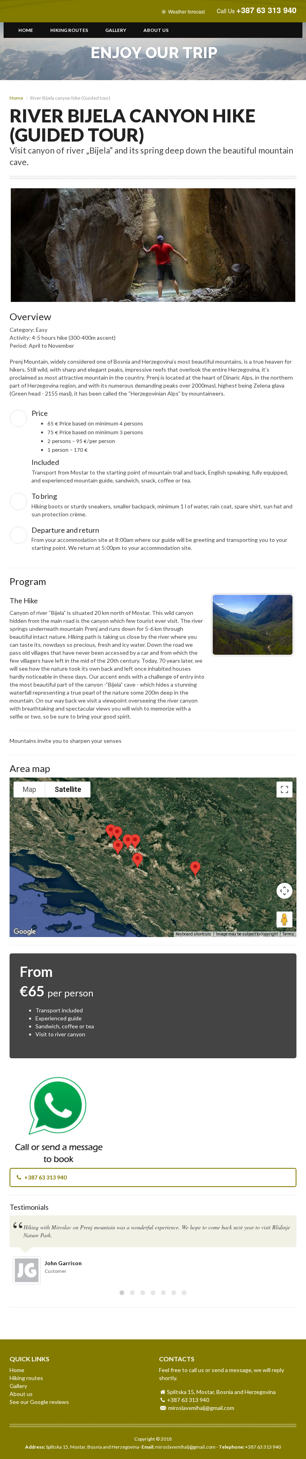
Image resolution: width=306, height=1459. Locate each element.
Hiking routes (69, 30)
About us (156, 30)
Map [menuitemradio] (29, 789)
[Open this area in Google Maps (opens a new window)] (25, 932)
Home (25, 30)
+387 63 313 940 (45, 1177)
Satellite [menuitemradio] (68, 789)
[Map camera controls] (284, 891)
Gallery (115, 30)
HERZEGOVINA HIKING (41, 11)
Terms (288, 934)
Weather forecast (186, 11)
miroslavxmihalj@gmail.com (201, 1407)
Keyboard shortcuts (193, 934)
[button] (118, 847)
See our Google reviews (39, 1401)
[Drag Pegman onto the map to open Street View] (284, 919)
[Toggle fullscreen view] (284, 789)
